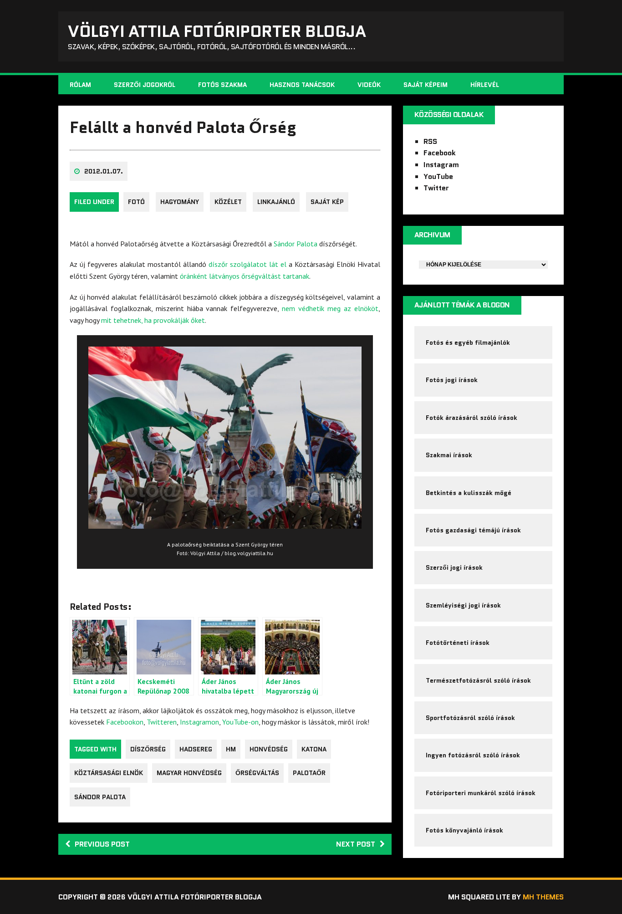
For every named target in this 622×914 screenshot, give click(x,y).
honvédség (269, 749)
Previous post (102, 844)
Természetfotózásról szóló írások (478, 680)
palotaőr (309, 772)
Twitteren (162, 721)
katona (313, 749)
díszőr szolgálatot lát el (247, 264)
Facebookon (124, 721)
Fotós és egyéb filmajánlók (468, 342)
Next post (355, 844)
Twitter (436, 188)
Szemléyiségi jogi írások (463, 605)
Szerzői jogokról (144, 84)
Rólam (80, 84)
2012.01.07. (103, 171)
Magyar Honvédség (189, 772)
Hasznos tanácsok (302, 84)
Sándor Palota (295, 243)
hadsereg (195, 749)
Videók (369, 84)
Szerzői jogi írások (454, 567)
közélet (228, 201)
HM (231, 749)
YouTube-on (240, 721)
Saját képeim (425, 84)
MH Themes (543, 897)
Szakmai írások (449, 455)
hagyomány (179, 201)
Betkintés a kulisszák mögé (468, 492)
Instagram (441, 164)
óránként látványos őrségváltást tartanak (244, 276)
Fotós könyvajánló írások (464, 830)
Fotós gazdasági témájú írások (473, 530)
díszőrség (148, 749)
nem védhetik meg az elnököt (330, 308)
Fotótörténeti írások (457, 642)
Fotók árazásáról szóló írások (471, 417)
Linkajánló (276, 201)
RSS (430, 141)
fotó (136, 201)
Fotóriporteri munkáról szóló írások (480, 792)
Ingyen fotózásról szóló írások (473, 755)
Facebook (439, 153)
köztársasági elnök (108, 772)
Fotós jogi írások (452, 379)
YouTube (438, 176)
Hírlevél (484, 84)
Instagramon (199, 721)
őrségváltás (257, 772)
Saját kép (327, 201)
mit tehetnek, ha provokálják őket (153, 320)
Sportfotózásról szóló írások (470, 717)
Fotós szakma (222, 84)
